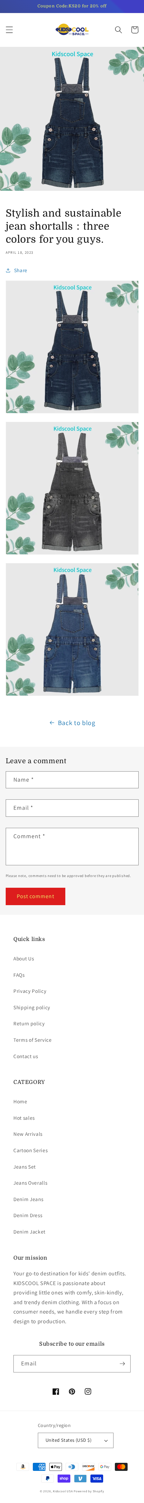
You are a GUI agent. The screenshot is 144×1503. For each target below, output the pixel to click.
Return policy (29, 1023)
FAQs (19, 974)
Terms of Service (32, 1039)
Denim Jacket (29, 1231)
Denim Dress (27, 1215)
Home (20, 1101)
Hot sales (24, 1117)
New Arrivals (28, 1133)
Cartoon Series (30, 1150)
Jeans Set (24, 1166)
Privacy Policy (29, 990)
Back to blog (76, 722)
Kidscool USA (63, 1491)
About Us (23, 958)
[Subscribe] (122, 1363)
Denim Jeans (28, 1199)
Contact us (25, 1056)
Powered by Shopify (89, 1491)
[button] (9, 30)
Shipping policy (31, 1007)
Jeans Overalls (30, 1182)
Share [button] (20, 270)
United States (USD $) (68, 1440)
